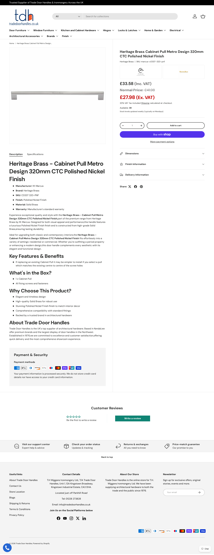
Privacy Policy (16, 515)
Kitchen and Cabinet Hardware (78, 30)
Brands (51, 36)
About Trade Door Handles (23, 480)
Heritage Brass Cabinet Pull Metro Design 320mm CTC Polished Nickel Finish (34, 43)
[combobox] (115, 16)
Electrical (175, 30)
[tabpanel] (57, 250)
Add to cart (175, 125)
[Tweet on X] (130, 187)
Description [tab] (16, 154)
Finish (65, 36)
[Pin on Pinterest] (141, 187)
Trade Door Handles (24, 543)
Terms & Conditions (19, 509)
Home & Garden (153, 30)
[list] (57, 96)
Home (11, 43)
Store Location (17, 491)
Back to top (107, 457)
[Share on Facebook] (135, 187)
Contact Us (15, 485)
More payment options (162, 141)
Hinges (107, 30)
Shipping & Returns (19, 503)
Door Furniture (17, 30)
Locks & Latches (127, 30)
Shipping (145, 103)
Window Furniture (43, 30)
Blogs (12, 497)
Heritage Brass (127, 61)
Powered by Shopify (41, 543)
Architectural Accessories (24, 36)
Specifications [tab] (35, 154)
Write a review (132, 418)
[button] (203, 16)
